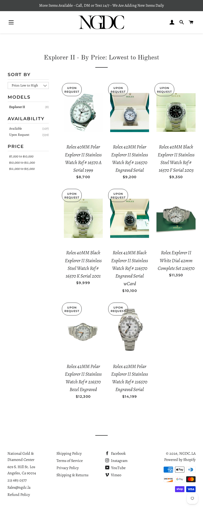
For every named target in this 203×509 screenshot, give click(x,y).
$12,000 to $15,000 (22, 168)
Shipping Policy (69, 453)
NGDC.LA (187, 453)
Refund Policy (18, 494)
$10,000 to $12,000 (22, 162)
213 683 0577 (17, 480)
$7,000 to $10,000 (21, 156)
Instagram (118, 460)
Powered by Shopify (180, 459)
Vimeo (115, 475)
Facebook (118, 453)
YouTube (118, 468)
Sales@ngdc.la (18, 487)
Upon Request (19, 134)
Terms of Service (69, 460)
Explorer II (17, 107)
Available (15, 128)
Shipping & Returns (72, 475)
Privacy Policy (67, 468)
